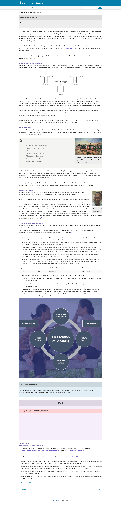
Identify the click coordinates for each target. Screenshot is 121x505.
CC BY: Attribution (76, 457)
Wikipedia (68, 48)
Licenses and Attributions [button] (28, 482)
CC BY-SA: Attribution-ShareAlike (74, 450)
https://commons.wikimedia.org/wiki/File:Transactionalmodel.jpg (40, 450)
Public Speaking (37, 3)
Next (99, 489)
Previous (23, 489)
